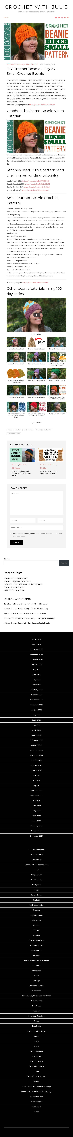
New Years (36, 1006)
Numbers (36, 1011)
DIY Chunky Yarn (36, 945)
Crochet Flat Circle (36, 940)
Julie (6, 609)
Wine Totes (36, 1107)
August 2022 (36, 710)
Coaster (36, 925)
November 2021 (36, 755)
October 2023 (36, 664)
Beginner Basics (36, 915)
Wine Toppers (36, 1102)
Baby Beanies (36, 875)
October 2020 (36, 790)
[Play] (36, 136)
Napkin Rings (36, 1001)
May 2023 (36, 680)
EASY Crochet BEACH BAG (14, 590)
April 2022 (36, 730)
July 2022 (36, 715)
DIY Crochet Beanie (14, 433)
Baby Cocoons (36, 880)
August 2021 (37, 770)
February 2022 (36, 740)
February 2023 (36, 690)
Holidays (44, 468)
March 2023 (36, 685)
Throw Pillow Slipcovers (37, 1076)
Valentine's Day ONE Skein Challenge (36, 1091)
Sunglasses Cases (36, 1066)
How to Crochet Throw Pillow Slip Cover (31, 604)
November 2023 (36, 659)
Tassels (36, 1071)
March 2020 (36, 821)
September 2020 (36, 796)
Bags (36, 890)
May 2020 (36, 811)
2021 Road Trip (36, 854)
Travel (36, 1081)
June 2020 (36, 806)
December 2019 (36, 836)
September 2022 (36, 705)
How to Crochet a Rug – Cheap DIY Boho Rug (29, 609)
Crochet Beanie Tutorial (43, 430)
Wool (36, 1112)
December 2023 (36, 654)
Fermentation (36, 950)
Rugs (37, 1041)
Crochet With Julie (36, 7)
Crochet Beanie (28, 430)
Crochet (34, 64)
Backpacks (36, 885)
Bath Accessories (37, 905)
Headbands (36, 970)
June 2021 (36, 780)
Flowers (36, 955)
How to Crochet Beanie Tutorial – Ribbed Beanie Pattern (21, 473)
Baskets (36, 900)
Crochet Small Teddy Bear (14, 587)
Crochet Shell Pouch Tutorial (16, 578)
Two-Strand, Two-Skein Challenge (36, 1086)
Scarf (36, 1046)
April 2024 (36, 639)
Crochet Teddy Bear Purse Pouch (17, 581)
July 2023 (36, 669)
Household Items (36, 986)
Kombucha (36, 991)
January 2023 (36, 695)
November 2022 (36, 700)
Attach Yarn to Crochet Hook (36, 865)
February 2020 (36, 826)
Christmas (44, 465)
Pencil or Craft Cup (36, 1016)
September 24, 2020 (47, 64)
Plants (36, 1021)
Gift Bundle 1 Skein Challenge (36, 960)
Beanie (10, 430)
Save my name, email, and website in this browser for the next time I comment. (37, 535)
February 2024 (36, 649)
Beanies (27, 64)
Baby (36, 870)
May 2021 (36, 785)
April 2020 (36, 816)
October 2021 (36, 760)
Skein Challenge (36, 1051)
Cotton (36, 930)
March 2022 (36, 735)
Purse (36, 1036)
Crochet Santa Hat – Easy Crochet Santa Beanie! (30, 623)
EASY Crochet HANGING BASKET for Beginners (23, 584)
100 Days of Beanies (15, 64)
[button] (38, 334)
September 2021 (36, 765)
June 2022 (36, 720)
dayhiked (7, 604)
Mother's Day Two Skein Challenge (36, 996)
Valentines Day (36, 1097)
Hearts (36, 975)
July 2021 (36, 775)
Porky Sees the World (36, 1031)
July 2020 (36, 801)
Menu (6, 17)
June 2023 (36, 674)
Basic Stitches (36, 895)
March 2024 (36, 644)
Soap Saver (36, 1056)
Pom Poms (36, 1026)
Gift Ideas (16, 468)
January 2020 (36, 831)
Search (6, 559)
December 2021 (36, 750)
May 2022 (36, 725)
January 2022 (36, 745)
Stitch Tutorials (36, 1061)
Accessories (36, 859)
